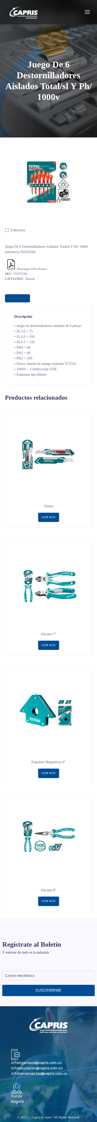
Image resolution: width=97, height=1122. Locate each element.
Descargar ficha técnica (32, 269)
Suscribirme (48, 990)
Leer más (49, 517)
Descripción (17, 298)
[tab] (17, 298)
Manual (30, 278)
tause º (49, 1117)
